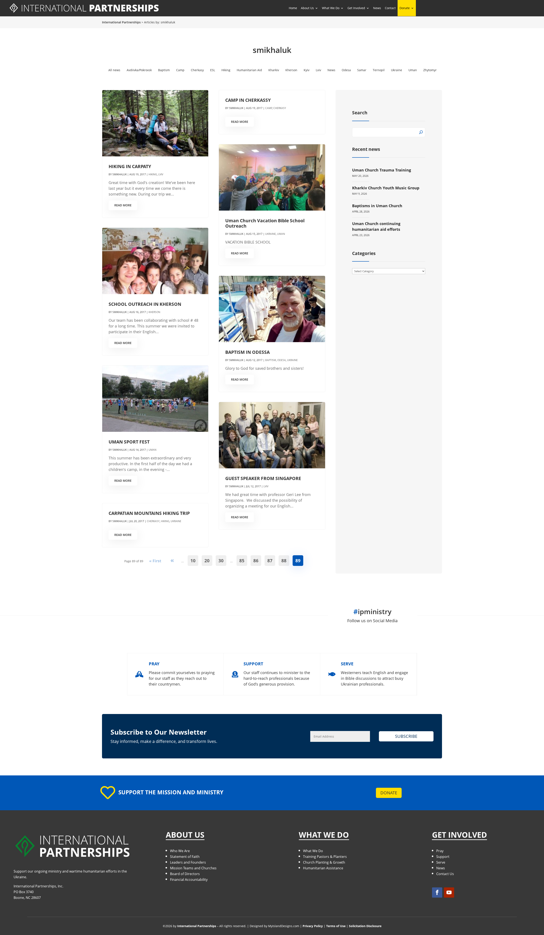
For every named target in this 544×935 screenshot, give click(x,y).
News (377, 8)
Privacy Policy (313, 926)
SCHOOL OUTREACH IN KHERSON (145, 304)
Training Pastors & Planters (325, 856)
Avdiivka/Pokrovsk (139, 70)
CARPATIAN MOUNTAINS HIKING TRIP (149, 513)
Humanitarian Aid (249, 70)
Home (293, 8)
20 (207, 561)
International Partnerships (196, 926)
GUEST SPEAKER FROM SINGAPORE (263, 478)
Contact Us (445, 873)
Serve (440, 862)
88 (283, 561)
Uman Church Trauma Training (381, 170)
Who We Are (180, 851)
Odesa (346, 70)
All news (114, 70)
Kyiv (306, 70)
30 (221, 561)
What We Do (313, 851)
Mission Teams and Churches (193, 868)
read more (123, 205)
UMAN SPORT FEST (129, 442)
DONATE (388, 793)
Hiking (225, 70)
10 (193, 561)
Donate (405, 8)
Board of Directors (185, 873)
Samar (361, 70)
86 (255, 561)
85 (241, 561)
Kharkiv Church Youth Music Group (385, 187)
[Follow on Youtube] (449, 892)
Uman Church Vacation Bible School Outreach (265, 223)
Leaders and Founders (188, 862)
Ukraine (396, 70)
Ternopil (379, 70)
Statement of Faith (185, 856)
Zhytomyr (430, 70)
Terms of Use (336, 926)
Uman (412, 70)
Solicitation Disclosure (365, 926)
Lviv (318, 70)
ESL (212, 70)
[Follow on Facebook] (437, 892)
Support (442, 856)
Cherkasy (197, 70)
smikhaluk (119, 174)
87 (269, 561)
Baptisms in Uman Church (377, 205)
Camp (180, 70)
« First (155, 560)
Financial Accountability (189, 879)
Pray (439, 851)
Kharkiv (273, 70)
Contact (390, 8)
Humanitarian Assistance (323, 868)
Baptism (164, 70)
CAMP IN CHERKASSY (248, 100)
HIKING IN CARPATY (130, 166)
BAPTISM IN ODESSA (247, 352)
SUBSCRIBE (406, 736)
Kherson (291, 70)
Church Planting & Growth (324, 862)
